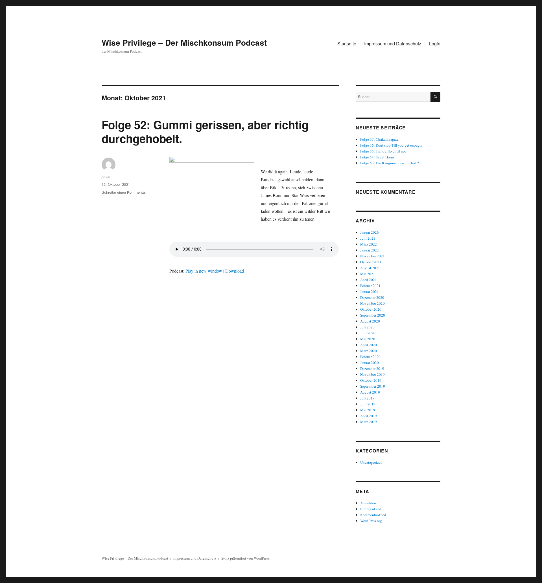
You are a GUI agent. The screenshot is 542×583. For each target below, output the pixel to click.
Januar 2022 (369, 250)
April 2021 (368, 279)
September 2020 (372, 315)
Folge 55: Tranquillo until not (383, 151)
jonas (106, 176)
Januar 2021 (369, 291)
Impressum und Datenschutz (392, 43)
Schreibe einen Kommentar (124, 192)
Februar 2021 (370, 285)
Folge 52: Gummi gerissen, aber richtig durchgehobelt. (205, 131)
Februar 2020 (370, 356)
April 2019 (368, 415)
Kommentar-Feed (373, 514)
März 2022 (368, 244)
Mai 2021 (367, 273)
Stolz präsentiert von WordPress (245, 558)
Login (434, 43)
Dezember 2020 (372, 297)
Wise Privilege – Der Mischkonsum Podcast (184, 42)
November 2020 (372, 303)
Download (234, 271)
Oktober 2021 (370, 261)
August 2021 (370, 267)
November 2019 (372, 374)
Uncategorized (371, 462)
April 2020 (368, 344)
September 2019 (372, 386)
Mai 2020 (367, 338)
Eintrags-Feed (370, 508)
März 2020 (368, 350)
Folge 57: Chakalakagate (379, 139)
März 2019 (368, 421)
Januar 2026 (369, 232)
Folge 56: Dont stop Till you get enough (391, 145)
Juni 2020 (367, 332)
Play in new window (203, 271)
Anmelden (368, 502)
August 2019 (370, 392)
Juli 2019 (367, 398)
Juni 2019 (367, 404)
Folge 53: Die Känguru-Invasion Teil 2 (389, 162)
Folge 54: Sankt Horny (377, 157)
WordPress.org (371, 520)
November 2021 (372, 256)
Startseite (346, 43)
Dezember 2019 (372, 368)
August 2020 (370, 321)
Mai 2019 (367, 409)
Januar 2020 (369, 362)
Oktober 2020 (370, 309)
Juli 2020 (367, 327)
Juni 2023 (367, 238)
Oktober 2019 (370, 380)
